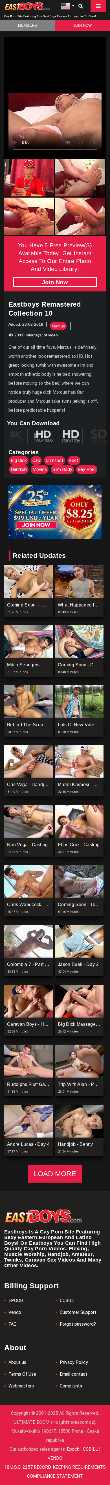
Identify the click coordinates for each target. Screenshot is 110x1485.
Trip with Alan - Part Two (83, 1084)
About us (17, 1362)
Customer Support (78, 1312)
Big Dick (19, 460)
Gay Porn (87, 469)
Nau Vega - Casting (27, 844)
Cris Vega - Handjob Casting (37, 784)
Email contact (73, 1374)
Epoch (73, 1449)
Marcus (58, 326)
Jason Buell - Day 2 (78, 964)
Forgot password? (78, 1324)
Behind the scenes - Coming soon (44, 724)
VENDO (55, 1458)
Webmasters (21, 1386)
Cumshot (54, 460)
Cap (36, 460)
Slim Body (62, 469)
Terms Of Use (22, 1374)
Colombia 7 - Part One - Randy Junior (46, 964)
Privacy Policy (74, 1362)
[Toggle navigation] (98, 6)
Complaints (71, 1386)
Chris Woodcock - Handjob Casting (43, 904)
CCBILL (67, 1300)
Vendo (14, 1312)
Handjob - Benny (75, 1144)
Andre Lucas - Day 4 (28, 1144)
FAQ (12, 1324)
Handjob (19, 469)
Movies (39, 469)
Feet (74, 460)
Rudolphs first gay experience (39, 1084)
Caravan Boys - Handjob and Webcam (47, 1024)
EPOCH (15, 1300)
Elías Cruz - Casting (79, 844)
